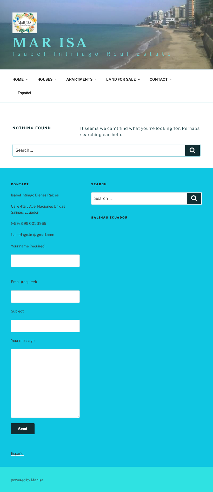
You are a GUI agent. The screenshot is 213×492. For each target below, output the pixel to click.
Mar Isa (50, 43)
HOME (18, 79)
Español (17, 453)
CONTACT (159, 79)
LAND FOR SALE (121, 79)
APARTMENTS (79, 79)
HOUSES (44, 79)
